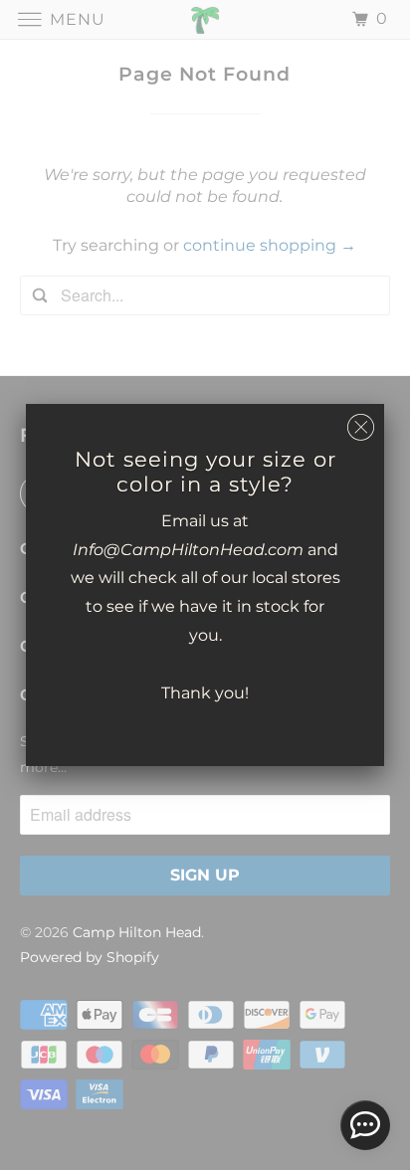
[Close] (360, 428)
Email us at (205, 520)
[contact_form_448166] (365, 1125)
